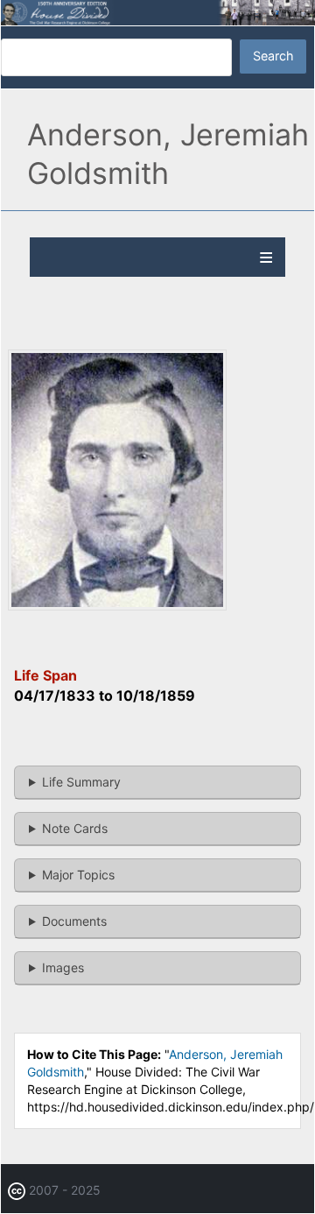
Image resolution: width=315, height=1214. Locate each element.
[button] (117, 605)
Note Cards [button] (75, 828)
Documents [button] (74, 921)
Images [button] (63, 967)
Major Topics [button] (78, 874)
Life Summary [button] (81, 781)
